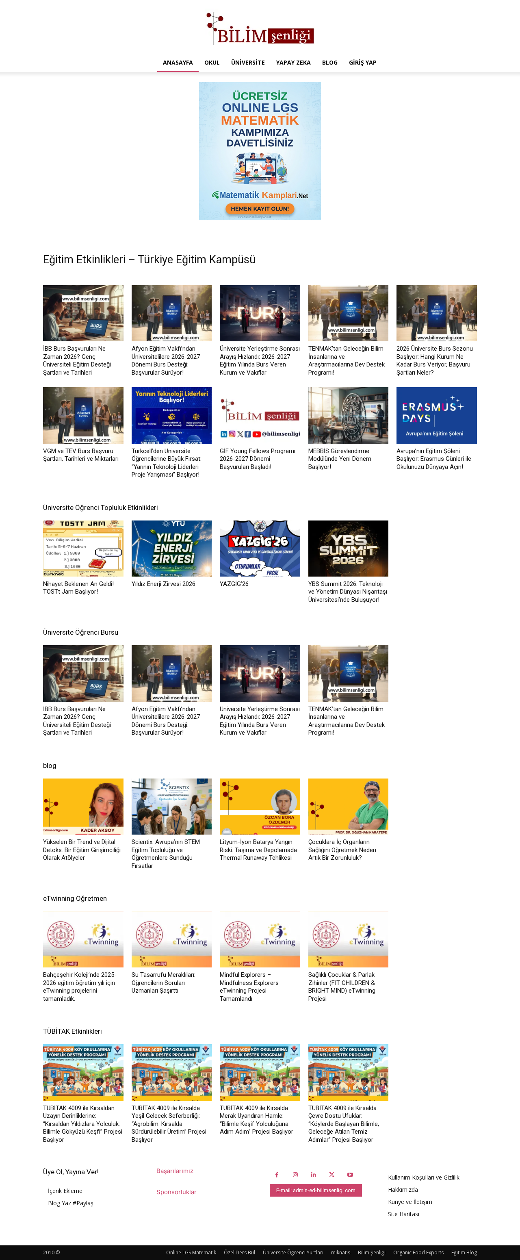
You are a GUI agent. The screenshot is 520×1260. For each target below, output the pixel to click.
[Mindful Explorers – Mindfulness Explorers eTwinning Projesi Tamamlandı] (260, 939)
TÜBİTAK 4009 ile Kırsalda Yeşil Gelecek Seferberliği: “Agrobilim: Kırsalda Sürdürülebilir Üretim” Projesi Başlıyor (169, 1123)
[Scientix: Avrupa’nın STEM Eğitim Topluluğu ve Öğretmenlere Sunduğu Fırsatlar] (172, 807)
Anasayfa (178, 62)
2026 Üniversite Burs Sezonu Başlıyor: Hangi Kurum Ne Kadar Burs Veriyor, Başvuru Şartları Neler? (434, 360)
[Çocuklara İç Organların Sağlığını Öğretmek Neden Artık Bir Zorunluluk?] (348, 807)
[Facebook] (277, 1175)
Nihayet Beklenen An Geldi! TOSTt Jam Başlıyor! (78, 588)
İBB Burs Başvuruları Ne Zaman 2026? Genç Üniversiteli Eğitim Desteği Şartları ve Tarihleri (77, 360)
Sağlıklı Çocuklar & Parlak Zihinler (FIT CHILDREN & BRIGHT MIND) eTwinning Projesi (341, 986)
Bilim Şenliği (372, 1252)
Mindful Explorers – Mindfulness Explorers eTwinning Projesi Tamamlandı (249, 986)
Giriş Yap (363, 62)
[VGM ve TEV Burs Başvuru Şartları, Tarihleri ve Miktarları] (83, 415)
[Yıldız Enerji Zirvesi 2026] (172, 548)
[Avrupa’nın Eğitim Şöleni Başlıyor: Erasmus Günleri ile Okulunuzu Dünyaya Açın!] (436, 415)
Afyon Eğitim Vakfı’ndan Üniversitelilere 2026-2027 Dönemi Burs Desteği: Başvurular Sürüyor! (166, 360)
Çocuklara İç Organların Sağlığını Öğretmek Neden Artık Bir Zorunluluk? (342, 849)
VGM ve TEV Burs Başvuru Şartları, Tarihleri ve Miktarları (81, 455)
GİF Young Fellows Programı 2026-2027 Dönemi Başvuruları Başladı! (257, 459)
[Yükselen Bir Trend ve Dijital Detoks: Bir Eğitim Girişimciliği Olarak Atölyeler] (83, 807)
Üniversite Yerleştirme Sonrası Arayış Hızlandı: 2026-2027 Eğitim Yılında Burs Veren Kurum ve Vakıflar (260, 360)
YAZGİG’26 (234, 584)
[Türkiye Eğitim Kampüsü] (260, 27)
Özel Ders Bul (239, 1252)
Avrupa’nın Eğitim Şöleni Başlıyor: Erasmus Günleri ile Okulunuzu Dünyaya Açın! (433, 459)
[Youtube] (350, 1175)
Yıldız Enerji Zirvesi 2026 (163, 584)
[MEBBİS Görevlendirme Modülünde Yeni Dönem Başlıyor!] (348, 415)
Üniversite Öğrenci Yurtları (293, 1252)
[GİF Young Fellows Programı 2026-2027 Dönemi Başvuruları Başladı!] (260, 415)
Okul (212, 62)
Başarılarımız (174, 1171)
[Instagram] (295, 1175)
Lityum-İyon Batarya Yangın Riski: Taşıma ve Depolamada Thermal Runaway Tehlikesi (258, 849)
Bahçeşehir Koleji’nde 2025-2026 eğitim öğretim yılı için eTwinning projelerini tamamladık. (80, 986)
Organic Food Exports (418, 1252)
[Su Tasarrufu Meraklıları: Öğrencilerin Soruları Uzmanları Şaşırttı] (172, 939)
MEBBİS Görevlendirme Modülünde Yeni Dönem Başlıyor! (339, 459)
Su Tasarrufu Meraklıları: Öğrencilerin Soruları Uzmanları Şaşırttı (163, 982)
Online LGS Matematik (191, 1252)
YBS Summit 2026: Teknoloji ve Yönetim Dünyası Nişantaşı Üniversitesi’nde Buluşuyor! (347, 591)
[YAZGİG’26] (260, 548)
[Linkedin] (313, 1175)
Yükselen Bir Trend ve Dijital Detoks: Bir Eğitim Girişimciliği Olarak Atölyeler (82, 849)
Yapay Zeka (293, 62)
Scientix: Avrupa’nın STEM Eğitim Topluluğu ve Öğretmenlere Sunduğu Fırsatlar (166, 854)
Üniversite (248, 62)
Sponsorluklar (176, 1192)
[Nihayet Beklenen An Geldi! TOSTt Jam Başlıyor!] (83, 548)
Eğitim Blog (464, 1252)
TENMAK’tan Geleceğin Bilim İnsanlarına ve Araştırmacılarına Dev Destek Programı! (346, 360)
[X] (332, 1175)
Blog (330, 62)
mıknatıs (340, 1252)
